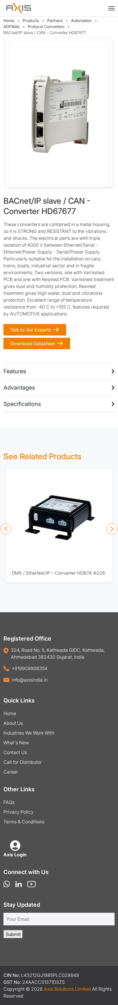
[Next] (112, 528)
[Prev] (6, 528)
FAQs (9, 802)
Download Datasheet (32, 343)
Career (10, 772)
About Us (13, 723)
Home (8, 20)
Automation (81, 20)
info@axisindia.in (30, 680)
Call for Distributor (22, 762)
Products (31, 20)
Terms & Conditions (23, 822)
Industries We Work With (28, 733)
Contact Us (15, 752)
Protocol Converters (46, 26)
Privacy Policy (18, 812)
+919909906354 (30, 668)
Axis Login (15, 854)
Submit (13, 934)
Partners (55, 20)
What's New (16, 742)
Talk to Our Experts (30, 330)
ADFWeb (11, 26)
